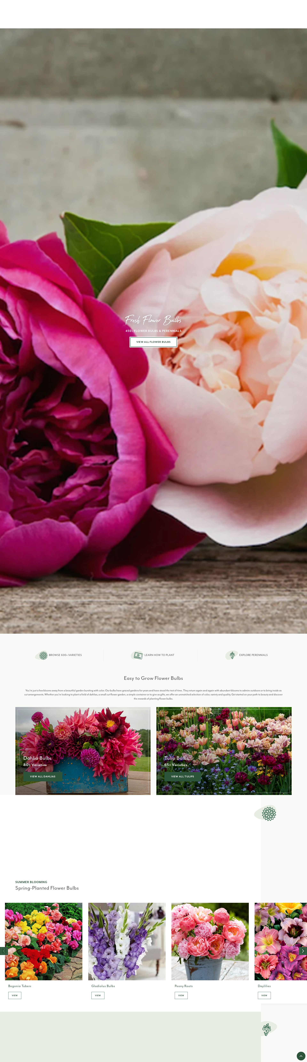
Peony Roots (184, 986)
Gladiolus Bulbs (103, 986)
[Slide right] (303, 951)
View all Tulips (182, 776)
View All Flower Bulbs (153, 342)
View (15, 995)
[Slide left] (4, 951)
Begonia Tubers (19, 986)
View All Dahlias (42, 776)
